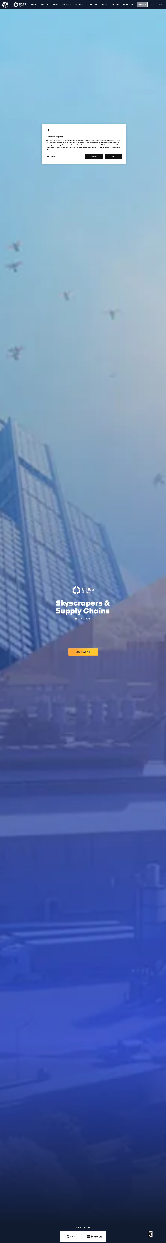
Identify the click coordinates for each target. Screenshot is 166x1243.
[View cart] (152, 4)
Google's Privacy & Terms (100, 147)
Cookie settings (51, 156)
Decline (94, 156)
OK (113, 156)
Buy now (142, 5)
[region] (84, 144)
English (129, 5)
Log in (160, 5)
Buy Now (81, 652)
